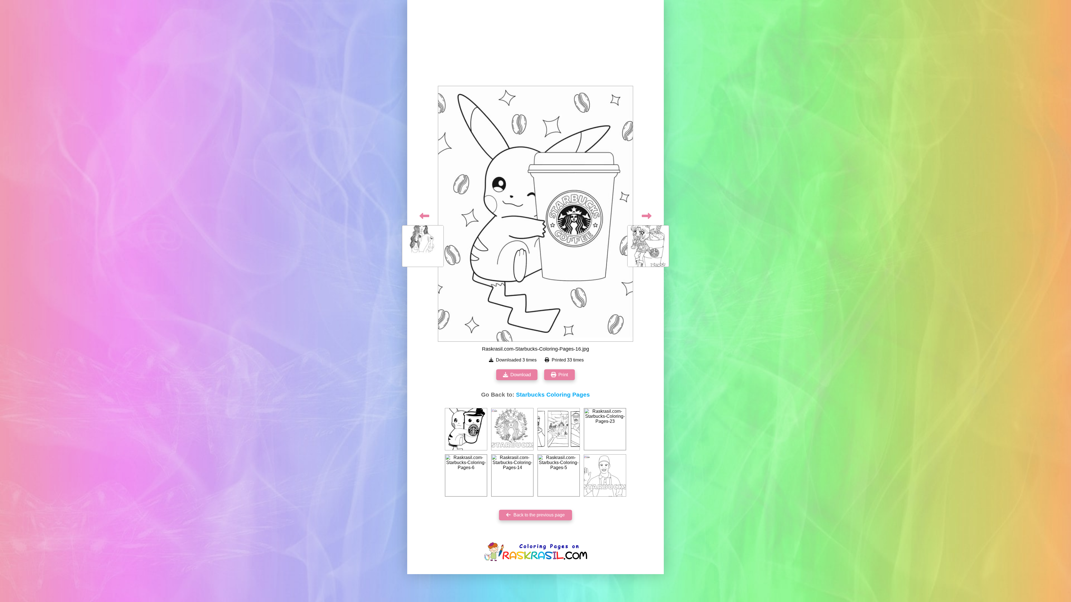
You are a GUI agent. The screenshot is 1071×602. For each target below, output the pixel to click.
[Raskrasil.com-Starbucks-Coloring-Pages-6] (466, 475)
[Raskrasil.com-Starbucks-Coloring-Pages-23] (605, 429)
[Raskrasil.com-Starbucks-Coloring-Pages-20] (558, 429)
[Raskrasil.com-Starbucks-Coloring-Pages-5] (558, 475)
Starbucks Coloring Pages (553, 394)
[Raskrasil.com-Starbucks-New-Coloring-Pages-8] (605, 475)
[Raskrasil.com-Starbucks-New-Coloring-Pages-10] (512, 429)
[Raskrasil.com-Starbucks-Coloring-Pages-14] (512, 475)
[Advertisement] (535, 45)
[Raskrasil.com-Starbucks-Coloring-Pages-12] (466, 429)
